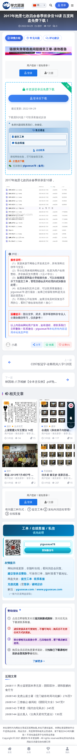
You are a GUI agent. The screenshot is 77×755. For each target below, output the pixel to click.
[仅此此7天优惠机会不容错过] (38, 52)
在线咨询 (71, 415)
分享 (38, 344)
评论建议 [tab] (54, 38)
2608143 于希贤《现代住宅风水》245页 (29, 708)
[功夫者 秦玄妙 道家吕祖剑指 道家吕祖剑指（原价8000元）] (57, 455)
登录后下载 (40, 98)
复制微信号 (48, 550)
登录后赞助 (20, 573)
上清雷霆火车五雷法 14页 (18, 430)
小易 (14, 344)
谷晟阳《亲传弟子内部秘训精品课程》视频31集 (57, 431)
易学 (53, 426)
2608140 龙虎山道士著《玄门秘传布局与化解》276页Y (38, 696)
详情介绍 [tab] (15, 38)
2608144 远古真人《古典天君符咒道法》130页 (33, 714)
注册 (50, 73)
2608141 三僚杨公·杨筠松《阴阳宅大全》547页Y (34, 702)
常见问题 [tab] (35, 38)
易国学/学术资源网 (30, 738)
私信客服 (20, 143)
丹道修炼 (48, 470)
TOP (71, 426)
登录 (63, 5)
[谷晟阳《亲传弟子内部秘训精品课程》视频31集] (57, 410)
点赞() (66, 344)
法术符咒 (18, 426)
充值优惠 (13, 584)
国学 (40, 26)
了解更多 (38, 661)
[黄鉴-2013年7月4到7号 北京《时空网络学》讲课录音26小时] (20, 455)
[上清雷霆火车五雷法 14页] (20, 410)
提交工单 (19, 136)
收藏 (51, 344)
